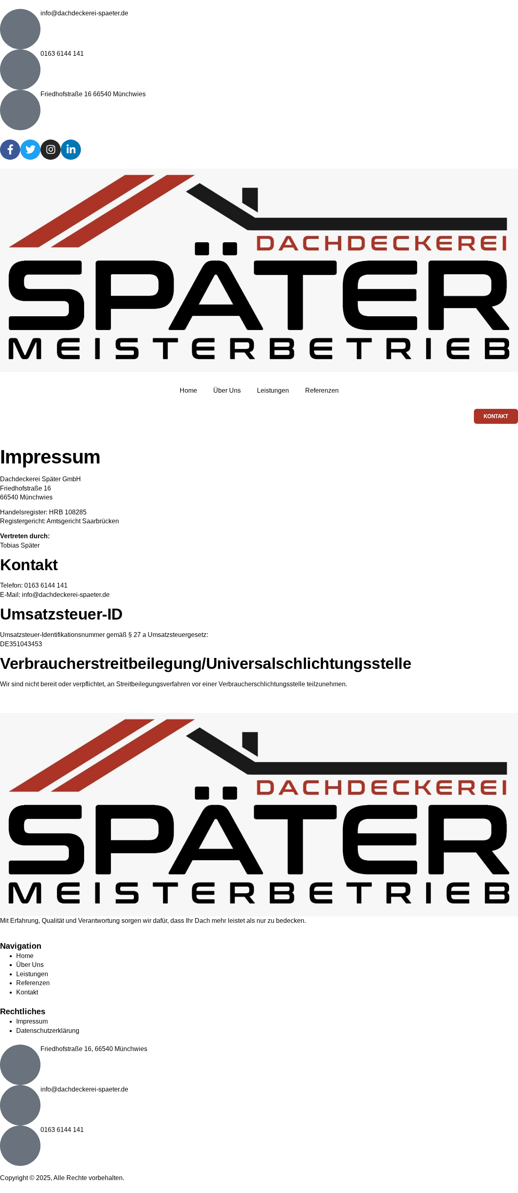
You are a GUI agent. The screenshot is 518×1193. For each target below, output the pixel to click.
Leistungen (273, 390)
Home (188, 390)
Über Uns (227, 390)
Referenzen (322, 390)
